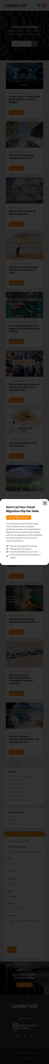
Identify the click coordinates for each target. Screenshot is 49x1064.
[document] (24, 532)
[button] (45, 503)
